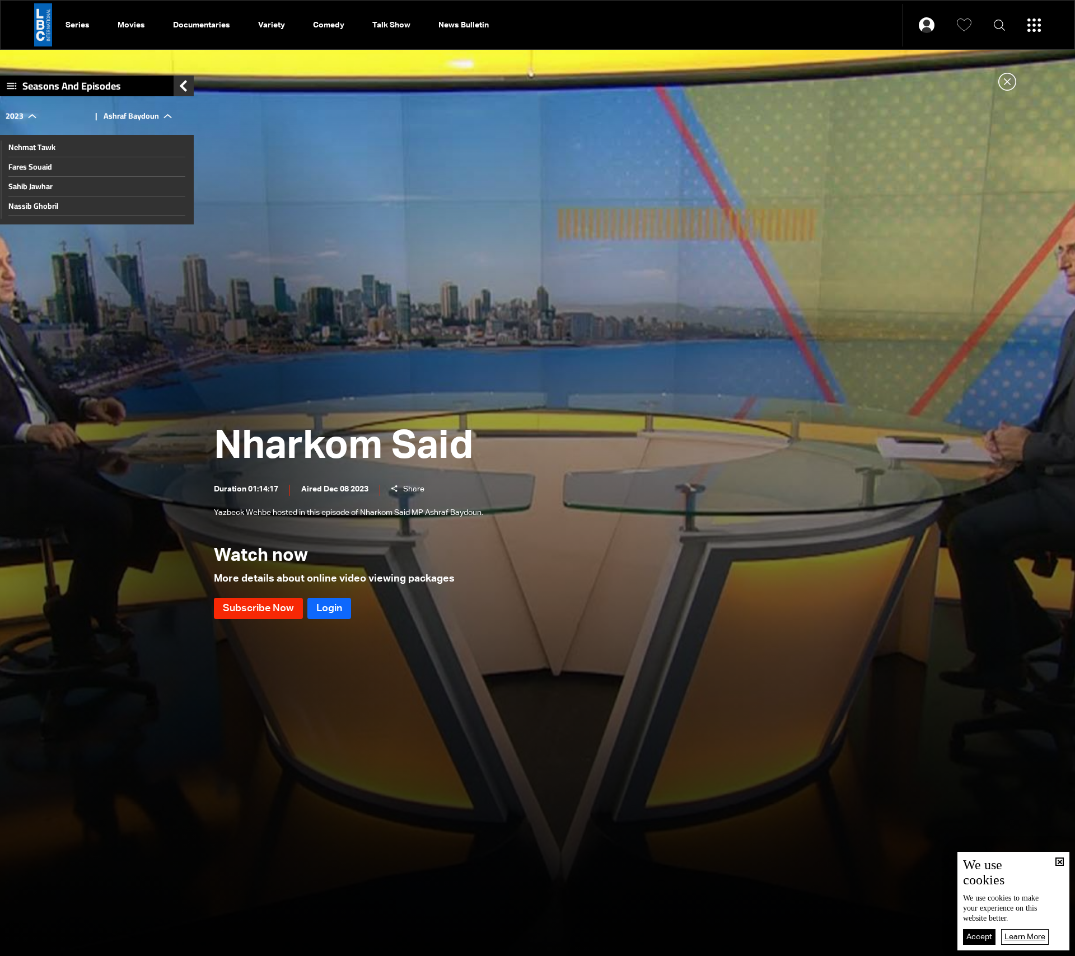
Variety (271, 25)
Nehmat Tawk (31, 147)
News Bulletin (463, 25)
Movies (131, 25)
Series (78, 25)
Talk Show (391, 25)
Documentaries (201, 25)
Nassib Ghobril (33, 206)
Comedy (328, 25)
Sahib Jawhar (30, 186)
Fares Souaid (30, 167)
